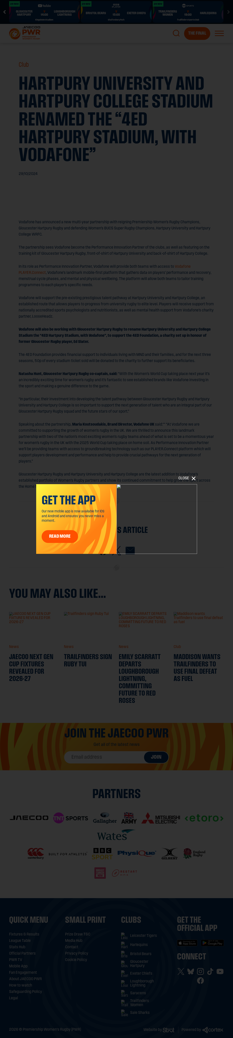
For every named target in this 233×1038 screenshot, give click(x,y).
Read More (60, 536)
